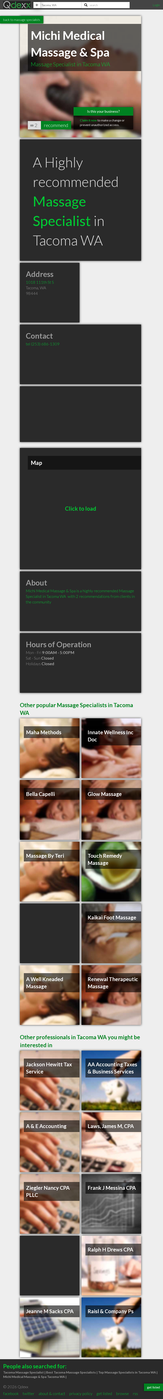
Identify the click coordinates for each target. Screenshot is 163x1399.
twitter (28, 1393)
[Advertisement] (80, 414)
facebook (11, 1393)
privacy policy (80, 1393)
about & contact (52, 1393)
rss (135, 1393)
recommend (56, 125)
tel (42, 343)
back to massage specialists (21, 20)
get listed (104, 1393)
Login (156, 5)
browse (122, 1393)
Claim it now (88, 120)
